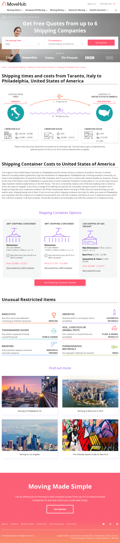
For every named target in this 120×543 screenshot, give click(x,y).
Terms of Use (71, 524)
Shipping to (104, 95)
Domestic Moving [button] (77, 10)
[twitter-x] (110, 524)
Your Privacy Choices (56, 524)
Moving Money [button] (57, 10)
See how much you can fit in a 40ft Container (60, 256)
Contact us (14, 524)
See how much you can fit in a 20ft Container (22, 256)
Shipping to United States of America (41, 67)
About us (5, 524)
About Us (92, 4)
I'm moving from (13, 40)
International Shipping (17, 67)
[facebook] (104, 524)
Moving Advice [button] (14, 10)
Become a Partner (27, 524)
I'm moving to (55, 40)
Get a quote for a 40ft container (58, 268)
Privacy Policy (41, 524)
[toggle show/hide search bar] (115, 9)
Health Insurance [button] (98, 10)
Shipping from (15, 95)
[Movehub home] (14, 4)
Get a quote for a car (91, 270)
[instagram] (117, 524)
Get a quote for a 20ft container (20, 268)
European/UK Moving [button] (35, 10)
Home (4, 67)
